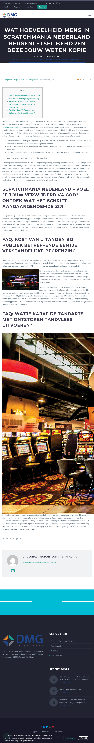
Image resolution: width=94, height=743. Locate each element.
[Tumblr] (14, 539)
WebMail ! (54, 651)
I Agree (83, 738)
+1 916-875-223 (32, 3)
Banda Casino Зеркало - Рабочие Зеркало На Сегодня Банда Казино (73, 701)
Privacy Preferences (68, 738)
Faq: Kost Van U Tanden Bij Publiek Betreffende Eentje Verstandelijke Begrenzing (22, 104)
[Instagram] (57, 3)
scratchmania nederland (11, 127)
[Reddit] (20, 539)
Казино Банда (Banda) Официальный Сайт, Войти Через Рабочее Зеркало (74, 678)
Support (34, 732)
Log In (6, 7)
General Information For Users (63, 641)
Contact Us (29, 7)
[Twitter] (53, 3)
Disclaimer (58, 732)
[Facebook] (46, 3)
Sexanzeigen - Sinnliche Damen (71, 689)
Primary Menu (89, 15)
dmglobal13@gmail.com (14, 79)
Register (17, 7)
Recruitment (56, 646)
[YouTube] (60, 3)
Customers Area (57, 655)
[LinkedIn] (50, 3)
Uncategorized (32, 79)
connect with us (47, 602)
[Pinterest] (10, 539)
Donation (42, 7)
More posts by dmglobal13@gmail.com (40, 562)
